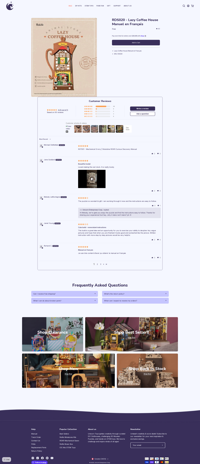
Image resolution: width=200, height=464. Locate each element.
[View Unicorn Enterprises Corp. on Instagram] (32, 458)
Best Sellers (64, 434)
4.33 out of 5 (63, 110)
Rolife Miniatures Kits (68, 437)
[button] (117, 6)
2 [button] (97, 264)
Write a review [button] (142, 109)
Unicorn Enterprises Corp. (102, 462)
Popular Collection (68, 429)
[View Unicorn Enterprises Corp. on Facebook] (42, 458)
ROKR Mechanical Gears (69, 441)
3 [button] (100, 264)
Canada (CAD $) (100, 459)
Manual (34, 434)
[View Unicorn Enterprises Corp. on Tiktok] (37, 458)
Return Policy (36, 451)
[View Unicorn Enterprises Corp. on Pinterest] (47, 458)
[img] (158, 29)
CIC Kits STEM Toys (68, 447)
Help (33, 429)
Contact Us (35, 441)
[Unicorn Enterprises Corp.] (10, 6)
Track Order (36, 437)
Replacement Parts (38, 447)
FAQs (33, 444)
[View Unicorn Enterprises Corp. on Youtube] (52, 458)
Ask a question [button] (142, 114)
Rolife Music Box (66, 444)
